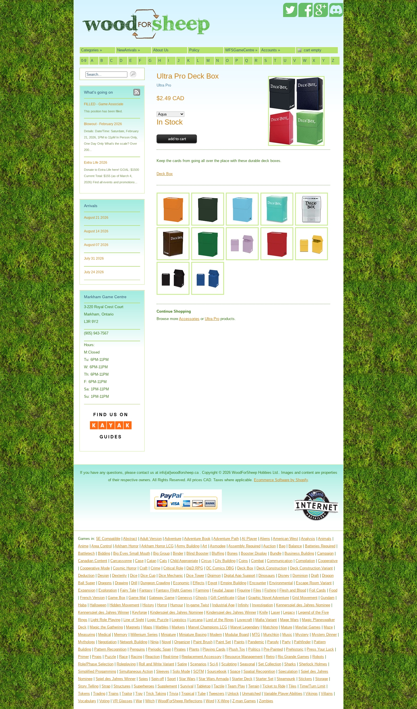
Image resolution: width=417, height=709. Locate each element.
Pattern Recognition (110, 649)
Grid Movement (304, 598)
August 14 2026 (96, 231)
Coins (243, 561)
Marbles (162, 627)
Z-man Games (244, 701)
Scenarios (198, 664)
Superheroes (144, 686)
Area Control (101, 546)
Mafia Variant (266, 620)
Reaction (152, 657)
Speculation (288, 671)
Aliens (265, 539)
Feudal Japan (223, 590)
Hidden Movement (124, 605)
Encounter (257, 583)
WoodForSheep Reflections (180, 701)
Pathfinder (302, 642)
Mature (286, 627)
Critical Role (173, 568)
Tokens (84, 693)
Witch (150, 701)
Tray (139, 693)
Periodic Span (159, 649)
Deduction (86, 575)
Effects (199, 583)
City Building (225, 561)
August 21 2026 (96, 218)
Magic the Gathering (106, 627)
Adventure (173, 539)
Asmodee (218, 546)
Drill (134, 583)
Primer (83, 657)
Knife (263, 612)
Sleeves (162, 671)
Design (103, 575)
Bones (232, 553)
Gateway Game (161, 598)
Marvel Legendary (245, 627)
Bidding (104, 553)
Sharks (290, 664)
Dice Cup (147, 575)
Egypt (212, 583)
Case (139, 561)
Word (210, 701)
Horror (162, 605)
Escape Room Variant (314, 583)
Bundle (275, 553)
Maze (328, 627)
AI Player (249, 539)
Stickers (305, 679)
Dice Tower (195, 575)
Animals (324, 539)
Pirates (180, 649)
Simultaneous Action (136, 671)
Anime (83, 546)
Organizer (182, 642)
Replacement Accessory (202, 657)
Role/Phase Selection (95, 664)
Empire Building (233, 583)
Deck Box (165, 174)
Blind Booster (197, 553)
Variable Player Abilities (283, 693)
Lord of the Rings (220, 620)
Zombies (266, 701)
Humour (176, 605)
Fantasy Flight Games (174, 590)
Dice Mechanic (171, 575)
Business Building (299, 553)
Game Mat (137, 598)
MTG (256, 634)
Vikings (312, 693)
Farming (202, 590)
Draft (315, 575)
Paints (239, 642)
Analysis (308, 539)
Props (97, 657)
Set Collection (269, 664)
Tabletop (203, 686)
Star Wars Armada (214, 679)
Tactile (219, 686)
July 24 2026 (94, 272)
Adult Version (151, 539)
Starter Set (264, 679)
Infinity (243, 605)
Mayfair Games (308, 627)
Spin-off (157, 679)
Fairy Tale (128, 590)
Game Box (116, 598)
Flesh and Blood (292, 590)
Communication (279, 561)
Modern (216, 634)
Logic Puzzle (158, 620)
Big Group (161, 553)
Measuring (86, 634)
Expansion (86, 590)
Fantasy (146, 590)
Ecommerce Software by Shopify (281, 480)
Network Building (133, 642)
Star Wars (187, 679)
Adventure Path (226, 539)
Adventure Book (197, 539)
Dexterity (119, 575)
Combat (257, 561)
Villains (327, 693)
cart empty (312, 50)
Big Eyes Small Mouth (131, 553)
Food (333, 590)
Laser (275, 612)
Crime (155, 568)
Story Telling (88, 686)
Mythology (86, 642)
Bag (282, 546)
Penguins (137, 649)
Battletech (86, 553)
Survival (186, 686)
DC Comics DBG (220, 568)
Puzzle (110, 657)
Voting (104, 701)
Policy (194, 50)
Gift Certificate (222, 598)
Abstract (130, 539)
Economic (181, 583)
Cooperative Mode (95, 568)
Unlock (233, 693)
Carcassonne (121, 561)
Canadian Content (92, 561)
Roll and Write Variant (156, 664)
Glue (241, 598)
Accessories (189, 319)
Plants (194, 649)
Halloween (98, 605)
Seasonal (247, 664)
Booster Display (254, 553)
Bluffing (218, 553)
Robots (318, 657)
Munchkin (271, 634)
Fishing (270, 590)
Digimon (214, 575)
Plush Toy (237, 649)
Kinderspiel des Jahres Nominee (176, 612)
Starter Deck (242, 679)
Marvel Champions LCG (207, 627)
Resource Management (244, 657)
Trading (99, 693)
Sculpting (229, 664)
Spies (143, 679)
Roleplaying (126, 664)
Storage (321, 679)
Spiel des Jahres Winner (116, 679)
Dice (133, 575)
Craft (144, 568)
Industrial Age (223, 605)
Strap (106, 686)
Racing (136, 657)
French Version (92, 598)
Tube (201, 693)
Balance (295, 546)
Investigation (262, 605)
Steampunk (286, 679)
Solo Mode (181, 671)
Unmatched (251, 693)
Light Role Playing (105, 620)
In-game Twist (197, 605)
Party (286, 642)
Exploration (107, 590)
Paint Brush (202, 642)
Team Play (236, 686)
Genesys (185, 598)
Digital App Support (239, 575)
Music (287, 634)
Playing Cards (214, 649)
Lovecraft (244, 620)
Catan (151, 561)
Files (257, 590)
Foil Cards (317, 590)
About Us (161, 50)
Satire (182, 664)
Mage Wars (289, 620)
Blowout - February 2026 (103, 124)
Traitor (127, 693)
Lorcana (196, 620)
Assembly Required (244, 546)
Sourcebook (217, 671)
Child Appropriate (184, 561)
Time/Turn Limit (312, 686)
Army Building (187, 546)
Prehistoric (295, 649)
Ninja (154, 642)
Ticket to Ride (273, 686)
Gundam (327, 598)
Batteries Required (320, 546)
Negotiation (107, 642)
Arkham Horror (126, 546)
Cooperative (328, 561)
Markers (178, 627)
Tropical (187, 693)
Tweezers (216, 693)
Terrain (253, 686)
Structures (121, 686)
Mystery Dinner (324, 634)
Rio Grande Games (293, 657)
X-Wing (223, 701)
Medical (104, 634)
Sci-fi (214, 664)
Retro (270, 657)
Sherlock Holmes (313, 664)
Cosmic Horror (124, 568)
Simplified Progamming (97, 671)
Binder (178, 553)
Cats (163, 561)
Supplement (167, 686)
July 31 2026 (94, 258)
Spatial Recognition (259, 671)
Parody (273, 642)
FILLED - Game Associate (103, 104)
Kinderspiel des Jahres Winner (231, 612)
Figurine (243, 590)
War (139, 701)
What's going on (98, 92)
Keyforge (139, 612)
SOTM (198, 671)
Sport (171, 679)
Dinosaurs (266, 575)
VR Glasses (122, 701)
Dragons (105, 583)
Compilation (305, 561)
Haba (82, 605)
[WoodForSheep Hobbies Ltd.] (146, 34)
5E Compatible (108, 539)
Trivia (173, 693)
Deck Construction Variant (311, 568)
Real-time (170, 657)
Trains (113, 693)
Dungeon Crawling (155, 583)
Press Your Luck (320, 649)
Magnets (133, 627)
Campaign (325, 553)
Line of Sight (133, 620)
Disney (283, 575)
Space (235, 671)
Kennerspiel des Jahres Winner (103, 612)
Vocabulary (87, 701)
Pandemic (256, 642)
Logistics (179, 620)
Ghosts (201, 598)
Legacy (289, 612)
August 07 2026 (96, 245)
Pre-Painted (273, 649)
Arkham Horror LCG (157, 546)
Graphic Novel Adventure (268, 598)
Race (123, 657)
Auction (269, 546)
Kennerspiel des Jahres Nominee (303, 605)
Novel (166, 642)
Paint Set (223, 642)
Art (204, 546)
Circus (206, 561)
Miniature (168, 634)
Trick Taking (156, 693)
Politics (254, 649)
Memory (120, 634)
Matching (270, 627)
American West (285, 539)
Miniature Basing (193, 634)
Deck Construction (271, 568)
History (148, 605)
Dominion (300, 575)
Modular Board (237, 634)
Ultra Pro (164, 85)
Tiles (292, 686)
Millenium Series (144, 634)
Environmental (281, 583)
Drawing (121, 583)
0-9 (83, 60)
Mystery (302, 634)
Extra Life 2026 (95, 163)
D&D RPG (194, 568)
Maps (147, 627)
